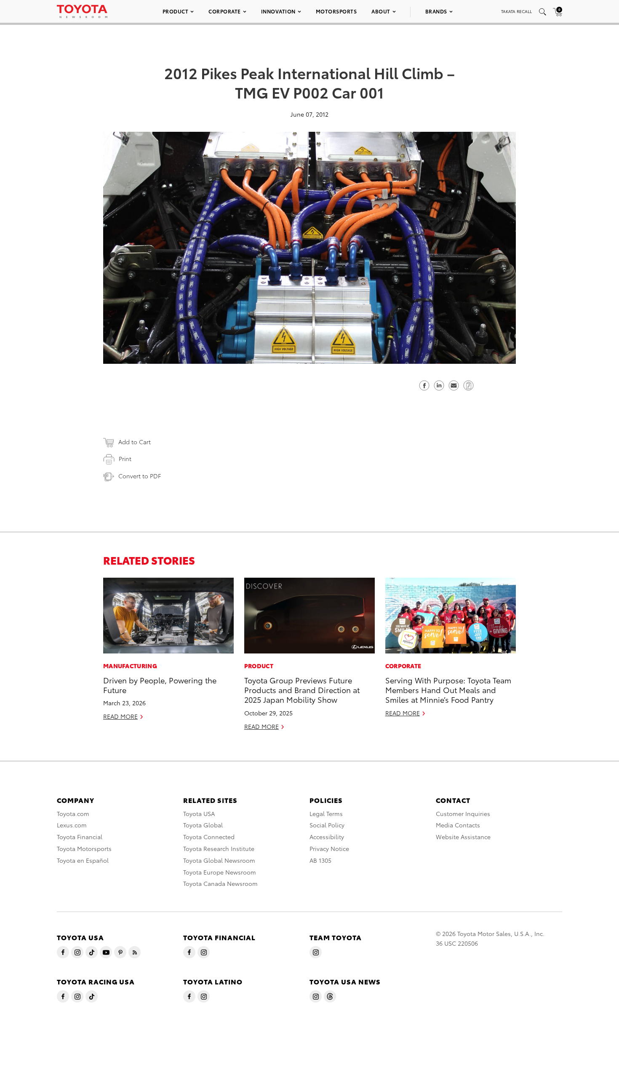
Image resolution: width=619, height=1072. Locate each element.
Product (176, 11)
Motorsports (336, 11)
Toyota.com (73, 813)
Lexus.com (72, 825)
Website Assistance (463, 836)
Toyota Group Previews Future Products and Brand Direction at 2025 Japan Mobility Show (302, 690)
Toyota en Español (83, 860)
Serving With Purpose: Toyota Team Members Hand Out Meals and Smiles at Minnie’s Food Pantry (448, 690)
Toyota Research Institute (218, 848)
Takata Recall (516, 11)
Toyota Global (203, 825)
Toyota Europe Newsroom (219, 872)
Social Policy (327, 825)
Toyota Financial (79, 836)
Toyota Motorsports (84, 848)
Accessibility (327, 836)
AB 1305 (320, 860)
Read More (120, 716)
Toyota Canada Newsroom (220, 883)
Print (125, 458)
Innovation (278, 11)
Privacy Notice (329, 848)
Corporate (224, 11)
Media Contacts (458, 825)
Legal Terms (326, 813)
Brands (436, 11)
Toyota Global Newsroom (219, 860)
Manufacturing (130, 665)
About (380, 11)
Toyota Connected (209, 836)
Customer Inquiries (463, 813)
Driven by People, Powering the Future (159, 685)
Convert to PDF (139, 476)
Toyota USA (199, 813)
